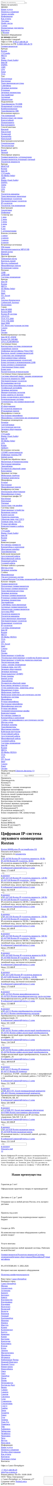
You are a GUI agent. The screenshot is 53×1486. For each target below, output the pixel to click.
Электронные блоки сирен (12, 367)
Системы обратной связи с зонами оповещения (22, 376)
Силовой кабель (8, 563)
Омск (3, 1371)
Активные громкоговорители (14, 607)
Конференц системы (10, 697)
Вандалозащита (8, 125)
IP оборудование (8, 406)
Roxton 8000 (6, 312)
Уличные (5, 503)
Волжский (5, 1309)
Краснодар (5, 1341)
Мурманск (5, 1357)
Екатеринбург (7, 1318)
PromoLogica (21, 1481)
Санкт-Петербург (19, 1279)
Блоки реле (6, 369)
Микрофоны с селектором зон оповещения (20, 418)
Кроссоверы (6, 471)
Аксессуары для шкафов (11, 505)
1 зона (3, 217)
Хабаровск (5, 1429)
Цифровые (5, 212)
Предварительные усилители (14, 201)
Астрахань (5, 1290)
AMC (3, 67)
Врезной (4, 129)
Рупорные (5, 90)
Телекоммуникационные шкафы (15, 711)
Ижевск (4, 1323)
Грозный (5, 1316)
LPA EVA (5, 316)
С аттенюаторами (8, 231)
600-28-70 (24, 44)
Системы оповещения (10, 628)
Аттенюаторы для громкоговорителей (17, 402)
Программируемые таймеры (13, 358)
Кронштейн (6, 136)
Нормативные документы (12, 28)
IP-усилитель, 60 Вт (17, 861)
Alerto (3, 185)
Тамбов (4, 1408)
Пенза (3, 1378)
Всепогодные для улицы (12, 118)
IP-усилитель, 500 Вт (18, 938)
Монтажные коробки (10, 549)
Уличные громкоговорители (13, 595)
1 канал (4, 235)
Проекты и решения (10, 12)
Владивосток (6, 1300)
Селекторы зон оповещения (13, 355)
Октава (4, 332)
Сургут (4, 1406)
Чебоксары (6, 1431)
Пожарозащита (7, 122)
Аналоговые (6, 210)
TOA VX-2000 (7, 318)
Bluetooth (5, 254)
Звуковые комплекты (10, 478)
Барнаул (4, 1293)
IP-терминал (14, 1071)
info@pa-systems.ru (9, 1472)
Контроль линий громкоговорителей (17, 353)
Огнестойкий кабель (10, 734)
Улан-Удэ (5, 1422)
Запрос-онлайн (7, 14)
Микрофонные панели (11, 265)
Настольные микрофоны (12, 415)
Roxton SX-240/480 (9, 339)
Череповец (5, 1436)
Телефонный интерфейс (11, 388)
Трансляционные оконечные (13, 196)
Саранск (4, 1392)
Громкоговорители (9, 584)
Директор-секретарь (10, 517)
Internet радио (7, 252)
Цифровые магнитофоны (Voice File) (17, 351)
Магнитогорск (7, 1353)
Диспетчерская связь (10, 662)
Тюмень (4, 1420)
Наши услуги (7, 9)
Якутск (4, 1440)
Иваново (5, 1320)
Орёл (3, 1373)
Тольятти (5, 1413)
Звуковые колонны (9, 88)
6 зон (3, 229)
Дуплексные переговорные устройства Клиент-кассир (25, 658)
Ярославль (5, 1443)
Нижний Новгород (9, 1362)
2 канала (4, 238)
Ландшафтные (7, 95)
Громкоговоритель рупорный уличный (18, 159)
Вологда (4, 1311)
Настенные (6, 81)
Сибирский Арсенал (10, 302)
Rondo (4, 445)
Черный (4, 152)
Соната (4, 328)
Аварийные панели (9, 348)
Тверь (3, 1410)
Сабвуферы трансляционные (13, 605)
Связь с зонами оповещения (13, 665)
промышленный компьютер (20, 1093)
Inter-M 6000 (6, 309)
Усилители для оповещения (13, 205)
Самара (4, 1390)
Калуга (4, 1332)
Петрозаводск (7, 1383)
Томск (3, 1415)
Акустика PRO (7, 611)
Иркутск (4, 1325)
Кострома (5, 1339)
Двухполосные (7, 145)
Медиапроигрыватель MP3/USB (15, 249)
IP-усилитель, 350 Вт (18, 919)
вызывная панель (16, 1132)
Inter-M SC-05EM (8, 337)
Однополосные (7, 143)
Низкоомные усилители (11, 199)
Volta (3, 58)
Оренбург (5, 1376)
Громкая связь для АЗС (11, 521)
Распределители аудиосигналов (15, 372)
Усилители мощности (10, 614)
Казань (4, 1327)
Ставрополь (6, 1401)
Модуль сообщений (9, 263)
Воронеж (5, 1313)
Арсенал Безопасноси (10, 300)
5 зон (3, 226)
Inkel (3, 293)
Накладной (6, 132)
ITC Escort (5, 295)
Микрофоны (6, 699)
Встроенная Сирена (9, 268)
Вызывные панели (9, 512)
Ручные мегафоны (9, 708)
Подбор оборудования (10, 1452)
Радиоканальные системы (12, 399)
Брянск (4, 1297)
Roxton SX (32, 849)
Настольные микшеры (11, 464)
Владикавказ (6, 1302)
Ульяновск (5, 1424)
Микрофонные (7, 575)
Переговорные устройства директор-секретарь (21, 660)
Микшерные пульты (10, 690)
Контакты (5, 30)
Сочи (3, 1399)
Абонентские (7, 99)
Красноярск (6, 1343)
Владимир (5, 1304)
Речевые (4, 422)
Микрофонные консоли (11, 706)
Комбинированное (9, 109)
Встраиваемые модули (11, 383)
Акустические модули (10, 427)
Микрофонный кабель (11, 558)
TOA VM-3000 (7, 321)
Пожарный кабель (9, 561)
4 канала (4, 242)
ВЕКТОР (5, 166)
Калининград (7, 1330)
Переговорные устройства (12, 510)
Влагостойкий (7, 120)
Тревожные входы (9, 258)
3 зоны (4, 222)
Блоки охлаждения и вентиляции (15, 397)
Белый (4, 150)
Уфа (3, 1427)
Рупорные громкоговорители (14, 598)
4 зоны (4, 224)
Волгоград (5, 1307)
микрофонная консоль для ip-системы (26, 996)
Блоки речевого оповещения (13, 365)
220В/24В (5, 275)
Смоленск (5, 1397)
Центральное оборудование (13, 492)
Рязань (4, 1387)
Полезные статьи (8, 1459)
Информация (6, 16)
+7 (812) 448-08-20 (9, 1470)
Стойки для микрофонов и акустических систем (22, 720)
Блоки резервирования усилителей (16, 360)
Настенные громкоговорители (14, 588)
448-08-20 (20, 42)
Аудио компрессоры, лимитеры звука (17, 688)
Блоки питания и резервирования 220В (18, 362)
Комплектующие (8, 713)
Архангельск (6, 1288)
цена (18, 854)
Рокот (3, 330)
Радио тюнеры (7, 676)
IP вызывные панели (10, 411)
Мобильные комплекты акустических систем (21, 695)
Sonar (3, 72)
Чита (3, 1438)
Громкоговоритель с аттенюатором (16, 157)
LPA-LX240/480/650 (10, 342)
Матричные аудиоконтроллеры (14, 462)
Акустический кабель (10, 556)
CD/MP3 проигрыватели (12, 452)
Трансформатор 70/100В (11, 104)
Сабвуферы (6, 85)
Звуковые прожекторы (11, 92)
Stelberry (4, 448)
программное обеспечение (20, 1112)
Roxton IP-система (9, 314)
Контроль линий (8, 261)
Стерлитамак (6, 1403)
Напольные (6, 501)
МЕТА (4, 55)
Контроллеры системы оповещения (16, 346)
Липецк (4, 1350)
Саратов (4, 1394)
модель (23, 854)
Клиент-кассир (7, 515)
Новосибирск (7, 1369)
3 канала (4, 240)
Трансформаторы (8, 551)
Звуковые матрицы (9, 390)
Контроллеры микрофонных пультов (17, 385)
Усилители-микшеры (10, 194)
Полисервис (6, 305)
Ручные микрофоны (10, 701)
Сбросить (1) (24, 771)
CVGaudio (5, 53)
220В (3, 272)
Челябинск (5, 1433)
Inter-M (4, 62)
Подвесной (6, 134)
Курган (4, 1346)
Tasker (3, 540)
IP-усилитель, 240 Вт (18, 899)
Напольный (6, 139)
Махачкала (5, 1355)
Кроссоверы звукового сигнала (14, 685)
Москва (4, 1286)
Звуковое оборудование (11, 669)
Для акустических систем (12, 577)
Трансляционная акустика (12, 83)
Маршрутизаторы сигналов (13, 392)
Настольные (6, 485)
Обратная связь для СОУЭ (12, 519)
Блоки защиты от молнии (12, 395)
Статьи (4, 25)
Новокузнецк (7, 1367)
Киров (4, 1337)
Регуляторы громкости (11, 545)
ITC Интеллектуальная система (15, 325)
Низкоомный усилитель (11, 106)
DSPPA (4, 65)
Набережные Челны (10, 1360)
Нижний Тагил (7, 1364)
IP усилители (6, 203)
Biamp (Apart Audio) (9, 60)
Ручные (4, 482)
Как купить (6, 19)
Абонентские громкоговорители (15, 609)
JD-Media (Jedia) (8, 175)
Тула (3, 1417)
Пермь (4, 1380)
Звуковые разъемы (9, 570)
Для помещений (8, 115)
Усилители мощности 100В (13, 378)
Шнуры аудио (7, 568)
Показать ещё (7, 1149)
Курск (3, 1348)
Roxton (4, 51)
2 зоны (4, 219)
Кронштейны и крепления (12, 547)
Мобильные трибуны (10, 475)
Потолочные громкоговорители (15, 586)
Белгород (5, 1295)
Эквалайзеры (7, 466)
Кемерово (5, 1334)
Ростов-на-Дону (8, 1385)
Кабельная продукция (10, 731)
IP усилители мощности (11, 408)
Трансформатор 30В (10, 111)
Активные (5, 97)
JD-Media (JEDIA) (9, 637)
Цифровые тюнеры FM (11, 455)
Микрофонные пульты (11, 494)
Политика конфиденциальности (15, 1274)
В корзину (5, 876)
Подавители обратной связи (13, 468)
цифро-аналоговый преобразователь (24, 1033)
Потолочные (6, 79)
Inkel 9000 (5, 323)
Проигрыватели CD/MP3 (12, 674)
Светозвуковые (7, 425)
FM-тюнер (5, 247)
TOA (3, 74)
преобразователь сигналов (20, 1013)
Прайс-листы (7, 23)
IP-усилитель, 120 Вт (18, 880)
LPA (3, 69)
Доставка (5, 21)
